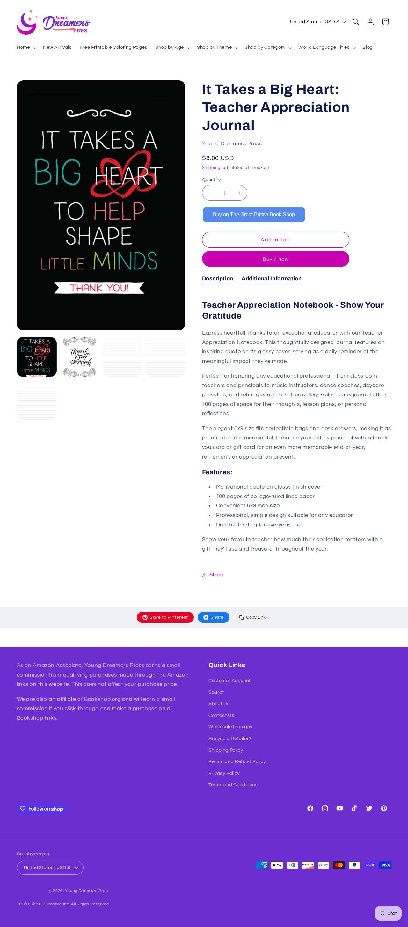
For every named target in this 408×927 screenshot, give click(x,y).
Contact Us (221, 715)
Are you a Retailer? (229, 738)
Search (216, 692)
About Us (218, 704)
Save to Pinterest (169, 617)
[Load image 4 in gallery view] (165, 357)
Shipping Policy (225, 750)
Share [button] (216, 574)
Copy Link (256, 617)
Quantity (211, 180)
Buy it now (276, 258)
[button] (26, 48)
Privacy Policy (224, 773)
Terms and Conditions (233, 785)
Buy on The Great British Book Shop (254, 214)
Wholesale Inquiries (230, 727)
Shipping (211, 168)
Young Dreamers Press (87, 891)
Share (217, 617)
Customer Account (229, 680)
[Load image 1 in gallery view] (36, 357)
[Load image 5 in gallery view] (36, 400)
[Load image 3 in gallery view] (122, 357)
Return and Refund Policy (237, 761)
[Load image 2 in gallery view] (79, 357)
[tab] (217, 280)
